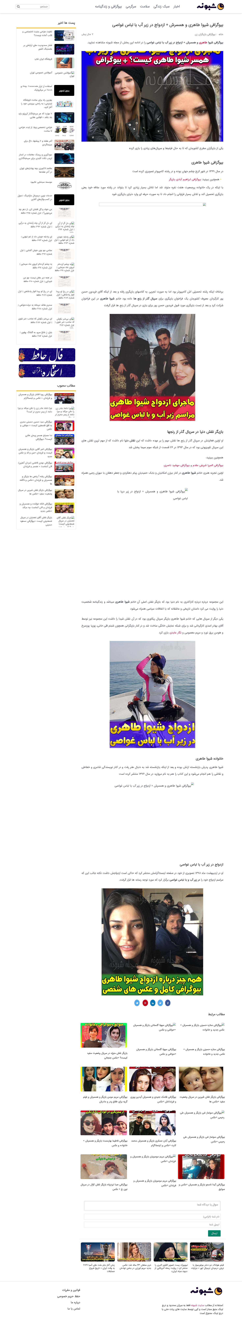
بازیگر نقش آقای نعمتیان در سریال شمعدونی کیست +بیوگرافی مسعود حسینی (36, 521)
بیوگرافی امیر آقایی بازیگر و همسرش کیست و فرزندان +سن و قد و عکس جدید (35, 453)
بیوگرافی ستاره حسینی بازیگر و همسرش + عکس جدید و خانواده (204, 1052)
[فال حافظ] (47, 361)
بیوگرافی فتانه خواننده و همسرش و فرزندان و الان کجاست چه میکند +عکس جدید (36, 507)
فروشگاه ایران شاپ (43, 59)
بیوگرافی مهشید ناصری (176, 465)
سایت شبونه (197, 1305)
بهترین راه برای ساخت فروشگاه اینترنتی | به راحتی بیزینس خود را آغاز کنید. (36, 103)
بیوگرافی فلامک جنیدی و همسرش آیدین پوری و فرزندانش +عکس (153, 1099)
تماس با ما (73, 1309)
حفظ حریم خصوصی (68, 1296)
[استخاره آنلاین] (47, 377)
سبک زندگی (162, 6)
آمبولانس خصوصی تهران (41, 72)
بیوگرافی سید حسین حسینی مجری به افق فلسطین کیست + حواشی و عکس (36, 425)
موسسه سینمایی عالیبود (41, 182)
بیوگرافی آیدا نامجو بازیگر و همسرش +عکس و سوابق (202, 1187)
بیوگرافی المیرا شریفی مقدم (208, 465)
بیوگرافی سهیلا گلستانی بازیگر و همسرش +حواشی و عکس (156, 1052)
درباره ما (75, 1302)
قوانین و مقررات (71, 1290)
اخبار (177, 6)
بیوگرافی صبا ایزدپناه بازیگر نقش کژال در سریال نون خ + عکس (104, 1187)
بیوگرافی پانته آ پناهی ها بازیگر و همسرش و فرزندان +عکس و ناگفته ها (36, 480)
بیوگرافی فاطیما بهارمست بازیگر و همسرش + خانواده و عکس (105, 1143)
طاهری (203, 43)
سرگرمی (131, 6)
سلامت (145, 6)
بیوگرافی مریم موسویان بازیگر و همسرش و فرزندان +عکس (155, 1183)
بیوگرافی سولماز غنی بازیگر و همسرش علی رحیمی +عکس (204, 1139)
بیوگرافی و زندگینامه (108, 6)
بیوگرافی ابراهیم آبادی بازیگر (185, 179)
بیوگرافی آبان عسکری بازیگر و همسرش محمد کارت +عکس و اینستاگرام (153, 1143)
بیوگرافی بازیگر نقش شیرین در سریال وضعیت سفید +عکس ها (202, 1099)
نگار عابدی (176, 633)
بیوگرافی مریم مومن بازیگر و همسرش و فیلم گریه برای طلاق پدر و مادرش (105, 1099)
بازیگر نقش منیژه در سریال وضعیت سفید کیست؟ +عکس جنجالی (107, 1055)
